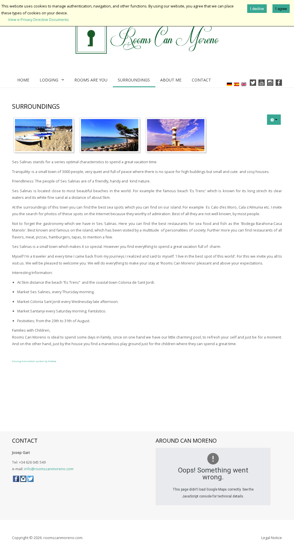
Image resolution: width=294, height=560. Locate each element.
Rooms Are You (90, 80)
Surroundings (134, 80)
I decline (257, 8)
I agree (281, 8)
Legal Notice (271, 537)
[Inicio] (147, 38)
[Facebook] (279, 82)
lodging (49, 80)
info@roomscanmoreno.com (49, 468)
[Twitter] (253, 82)
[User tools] (274, 119)
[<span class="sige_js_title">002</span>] (111, 136)
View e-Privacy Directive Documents (38, 19)
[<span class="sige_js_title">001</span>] (45, 136)
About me (170, 80)
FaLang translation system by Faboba (34, 361)
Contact (201, 80)
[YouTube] (261, 82)
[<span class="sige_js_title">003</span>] (177, 136)
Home (23, 80)
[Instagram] (270, 82)
